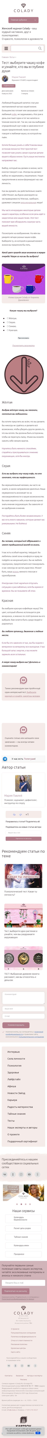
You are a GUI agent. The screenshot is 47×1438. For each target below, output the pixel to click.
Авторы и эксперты (34, 1376)
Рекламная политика (19, 1344)
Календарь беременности (20, 1218)
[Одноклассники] (13, 1174)
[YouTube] (29, 1174)
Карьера (12, 1100)
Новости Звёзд (16, 1093)
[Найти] (40, 48)
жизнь (16, 571)
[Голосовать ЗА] (14, 814)
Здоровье (13, 1072)
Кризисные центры (18, 1348)
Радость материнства (20, 1107)
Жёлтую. (13, 318)
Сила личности (16, 1058)
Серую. (12, 322)
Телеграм (29, 758)
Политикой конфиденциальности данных (18, 1299)
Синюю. (12, 326)
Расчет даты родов (22, 1228)
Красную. (13, 330)
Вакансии (19, 1376)
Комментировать (16, 1025)
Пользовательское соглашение (23, 1333)
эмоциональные (28, 202)
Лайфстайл (13, 1079)
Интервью (13, 1051)
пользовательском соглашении (31, 1037)
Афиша (11, 1086)
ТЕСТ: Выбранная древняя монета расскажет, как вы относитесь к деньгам (21, 977)
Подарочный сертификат (22, 1141)
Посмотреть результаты (23, 345)
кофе (14, 114)
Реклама (23, 1379)
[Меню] (6, 48)
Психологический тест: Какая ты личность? (20, 893)
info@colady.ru (12, 1410)
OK (38, 1433)
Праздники (19, 1254)
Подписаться (9, 86)
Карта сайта (15, 1352)
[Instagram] (21, 1174)
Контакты (8, 1376)
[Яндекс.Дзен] (37, 1174)
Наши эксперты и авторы (22, 1127)
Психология (14, 1065)
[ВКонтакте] (5, 1174)
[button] (17, 1204)
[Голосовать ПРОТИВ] (20, 814)
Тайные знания (16, 1113)
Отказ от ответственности (21, 1340)
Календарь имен (21, 1245)
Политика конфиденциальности (23, 1337)
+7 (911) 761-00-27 (31, 1410)
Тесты (11, 1120)
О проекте (13, 1134)
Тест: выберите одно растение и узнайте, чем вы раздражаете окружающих (20, 934)
